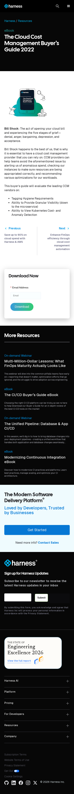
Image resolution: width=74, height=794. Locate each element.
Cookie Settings (13, 776)
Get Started (37, 530)
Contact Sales (48, 542)
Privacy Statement (14, 765)
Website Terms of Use (16, 760)
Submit (41, 597)
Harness (9, 21)
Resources (25, 21)
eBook (8, 389)
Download (22, 306)
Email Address (19, 287)
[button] (57, 6)
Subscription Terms (15, 754)
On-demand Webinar (18, 355)
